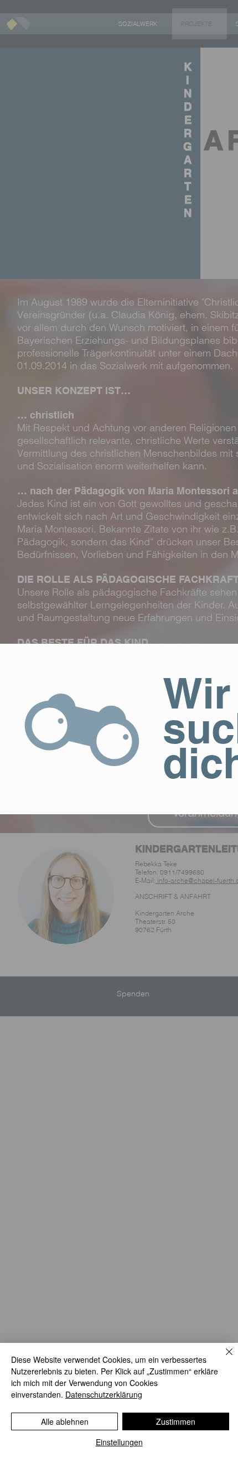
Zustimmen (175, 1421)
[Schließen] (222, 1358)
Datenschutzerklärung (103, 1394)
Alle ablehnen (65, 1421)
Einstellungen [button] (119, 1441)
